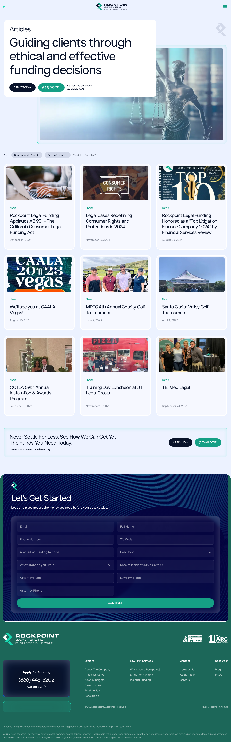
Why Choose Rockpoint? (145, 669)
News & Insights (95, 680)
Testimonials (92, 690)
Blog (218, 669)
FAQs (218, 674)
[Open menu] (225, 6)
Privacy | (205, 706)
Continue (115, 603)
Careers (185, 680)
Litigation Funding (141, 674)
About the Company (97, 669)
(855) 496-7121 (51, 87)
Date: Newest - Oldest (26, 155)
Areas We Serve (94, 674)
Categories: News (57, 155)
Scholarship (92, 695)
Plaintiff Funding (140, 680)
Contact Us (187, 669)
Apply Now (180, 442)
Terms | (214, 706)
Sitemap (223, 706)
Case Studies (93, 685)
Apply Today (22, 87)
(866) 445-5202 (36, 679)
